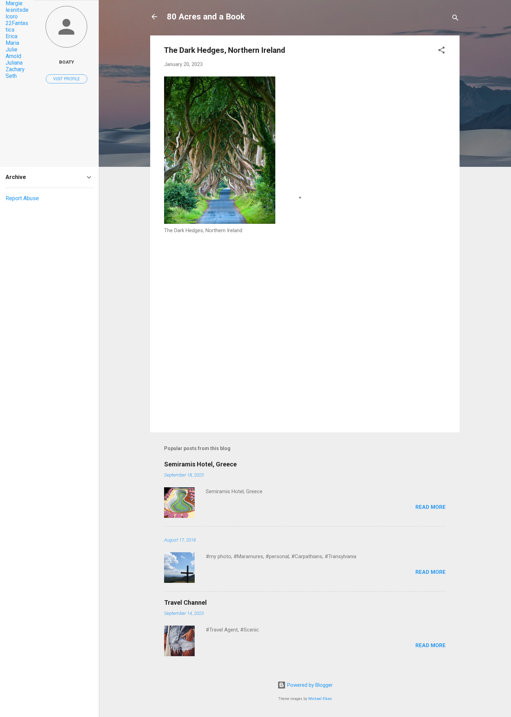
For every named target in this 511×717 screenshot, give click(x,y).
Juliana (14, 62)
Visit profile (66, 78)
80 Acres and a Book (206, 17)
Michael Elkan (320, 698)
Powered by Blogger (309, 685)
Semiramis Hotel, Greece (200, 464)
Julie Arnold (13, 52)
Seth (11, 76)
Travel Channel (185, 602)
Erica (11, 36)
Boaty (66, 62)
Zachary (15, 69)
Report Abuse (22, 198)
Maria (12, 43)
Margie (14, 3)
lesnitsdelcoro (17, 13)
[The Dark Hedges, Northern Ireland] (219, 222)
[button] (441, 51)
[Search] (455, 19)
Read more (430, 507)
